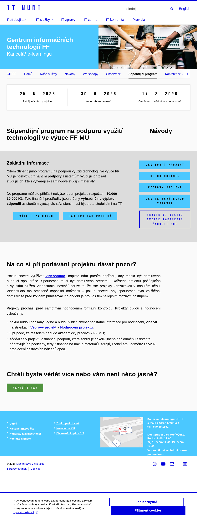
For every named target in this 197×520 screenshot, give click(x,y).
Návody (70, 74)
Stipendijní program (143, 74)
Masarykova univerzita (30, 463)
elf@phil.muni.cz (168, 422)
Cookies (35, 468)
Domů (28, 74)
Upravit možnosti (23, 512)
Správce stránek (17, 468)
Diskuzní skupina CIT (70, 433)
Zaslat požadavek (67, 423)
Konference (173, 74)
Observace (113, 74)
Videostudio (55, 276)
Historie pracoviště (21, 428)
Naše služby (48, 74)
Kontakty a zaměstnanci (25, 433)
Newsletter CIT (65, 428)
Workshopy (90, 74)
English (184, 9)
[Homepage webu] (23, 7)
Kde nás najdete (20, 438)
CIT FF (11, 74)
